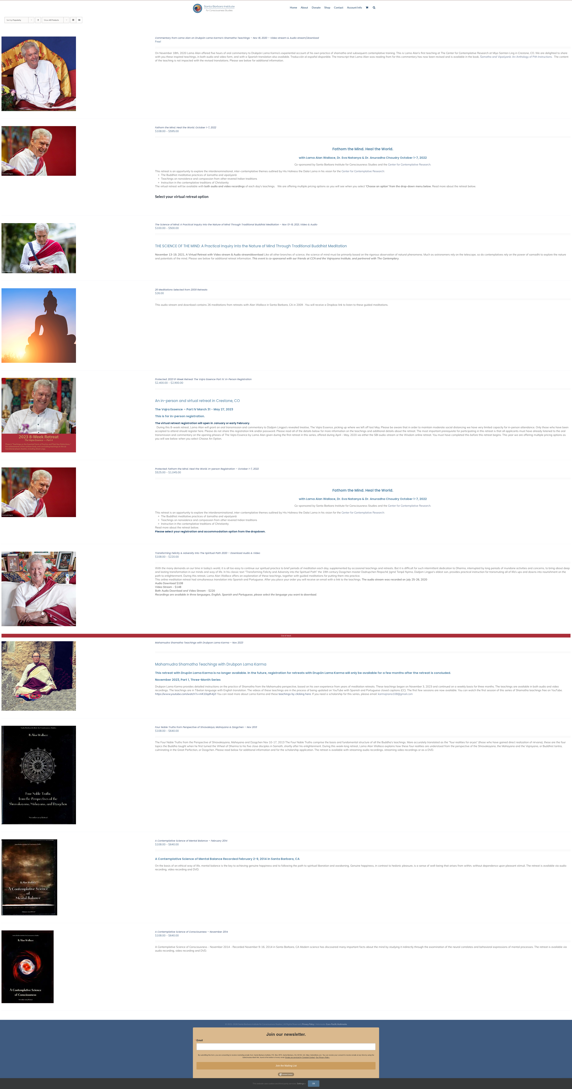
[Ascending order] (38, 20)
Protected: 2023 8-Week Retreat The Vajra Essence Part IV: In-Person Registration (203, 379)
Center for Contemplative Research (409, 164)
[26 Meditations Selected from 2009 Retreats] (38, 290)
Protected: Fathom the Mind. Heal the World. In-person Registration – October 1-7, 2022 (207, 469)
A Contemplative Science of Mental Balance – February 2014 (191, 840)
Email (199, 1040)
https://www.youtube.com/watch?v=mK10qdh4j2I (185, 694)
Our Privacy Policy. (323, 1057)
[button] (374, 7)
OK (313, 1083)
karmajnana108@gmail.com (395, 694)
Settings (300, 1083)
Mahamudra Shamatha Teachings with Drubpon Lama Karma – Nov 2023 (199, 642)
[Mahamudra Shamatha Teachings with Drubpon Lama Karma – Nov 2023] (38, 643)
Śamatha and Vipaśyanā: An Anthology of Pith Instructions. (516, 56)
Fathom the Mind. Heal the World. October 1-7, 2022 (185, 127)
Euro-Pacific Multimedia (336, 1024)
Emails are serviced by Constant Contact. (300, 1057)
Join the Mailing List (286, 1065)
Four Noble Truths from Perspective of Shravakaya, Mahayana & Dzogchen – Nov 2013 (206, 727)
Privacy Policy (308, 1024)
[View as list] (79, 20)
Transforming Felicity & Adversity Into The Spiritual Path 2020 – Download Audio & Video (207, 553)
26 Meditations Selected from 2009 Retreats (181, 289)
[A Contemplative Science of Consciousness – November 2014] (27, 932)
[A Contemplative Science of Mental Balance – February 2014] (29, 841)
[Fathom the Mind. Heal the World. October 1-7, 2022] (38, 128)
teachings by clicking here (295, 694)
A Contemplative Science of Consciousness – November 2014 (191, 932)
